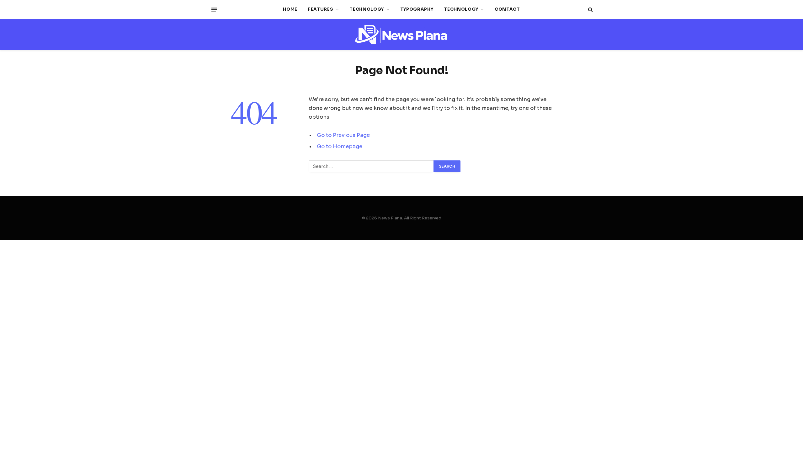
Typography (416, 9)
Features (320, 9)
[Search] (590, 10)
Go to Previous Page (343, 135)
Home (290, 9)
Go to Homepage (339, 146)
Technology (366, 9)
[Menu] (214, 9)
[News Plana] (401, 34)
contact (507, 9)
